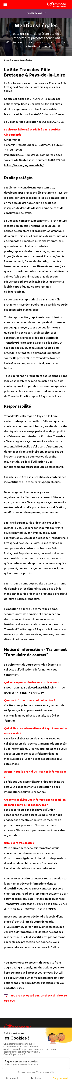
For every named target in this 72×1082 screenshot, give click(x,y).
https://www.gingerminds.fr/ (24, 165)
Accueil (6, 60)
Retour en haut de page (63, 1025)
